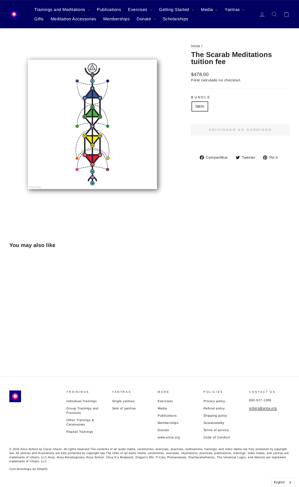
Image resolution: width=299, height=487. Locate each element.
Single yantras (123, 401)
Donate (144, 19)
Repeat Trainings (79, 431)
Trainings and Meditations (60, 9)
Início (195, 46)
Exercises (138, 9)
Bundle (201, 97)
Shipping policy (215, 415)
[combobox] (282, 482)
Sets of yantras (124, 408)
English (279, 482)
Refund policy (214, 408)
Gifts (39, 19)
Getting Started (174, 9)
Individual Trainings (81, 401)
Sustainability (213, 423)
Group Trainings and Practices (82, 411)
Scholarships (175, 19)
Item (200, 106)
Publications (109, 9)
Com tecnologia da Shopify (28, 469)
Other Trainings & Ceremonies (80, 422)
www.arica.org (169, 437)
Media (207, 9)
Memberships (116, 19)
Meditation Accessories (73, 19)
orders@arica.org (263, 408)
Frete (195, 80)
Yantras (233, 9)
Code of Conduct (216, 437)
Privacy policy (214, 401)
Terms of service (216, 430)
